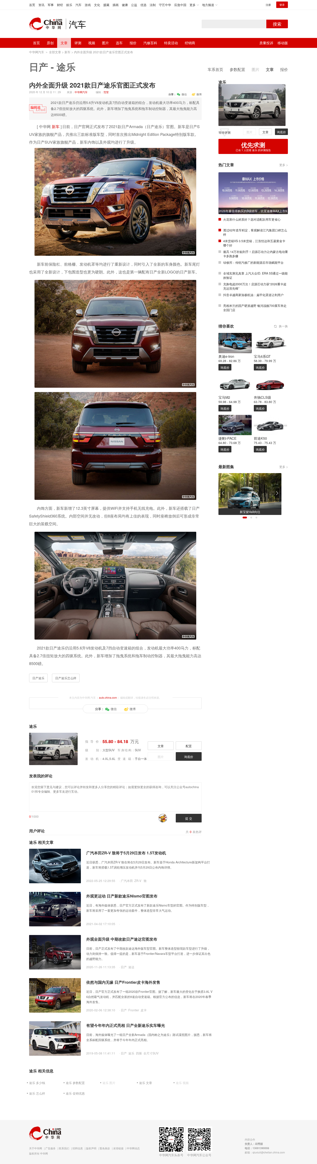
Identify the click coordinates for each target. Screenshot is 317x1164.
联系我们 (64, 1148)
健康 (125, 5)
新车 (67, 52)
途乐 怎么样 (37, 1093)
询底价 (188, 757)
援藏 (106, 5)
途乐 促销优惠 (75, 1093)
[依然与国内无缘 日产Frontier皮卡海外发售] (55, 995)
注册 (268, 4)
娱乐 (69, 5)
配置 (189, 746)
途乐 (65, 67)
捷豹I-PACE (227, 438)
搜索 (277, 24)
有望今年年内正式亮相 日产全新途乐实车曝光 (125, 1025)
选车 (119, 42)
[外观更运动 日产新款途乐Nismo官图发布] (55, 909)
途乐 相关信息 (41, 1071)
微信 (184, 94)
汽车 (78, 5)
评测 (77, 42)
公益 (134, 5)
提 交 (188, 818)
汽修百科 (150, 42)
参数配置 (237, 69)
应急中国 (180, 5)
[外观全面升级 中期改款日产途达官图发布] (55, 952)
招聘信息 (77, 1148)
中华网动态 (133, 1148)
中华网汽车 (36, 52)
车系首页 (215, 69)
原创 (50, 42)
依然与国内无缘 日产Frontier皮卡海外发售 (123, 982)
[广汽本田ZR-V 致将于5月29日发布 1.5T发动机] (55, 865)
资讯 (41, 5)
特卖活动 (171, 42)
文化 (97, 5)
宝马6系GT (262, 356)
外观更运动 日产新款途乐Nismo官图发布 (121, 896)
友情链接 (118, 1148)
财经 (60, 5)
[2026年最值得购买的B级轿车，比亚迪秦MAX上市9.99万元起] (253, 193)
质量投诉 (266, 42)
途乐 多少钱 (37, 1083)
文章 (64, 42)
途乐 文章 (145, 1083)
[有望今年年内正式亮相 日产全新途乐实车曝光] (55, 1038)
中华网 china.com (47, 24)
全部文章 (55, 52)
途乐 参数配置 (75, 1083)
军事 (51, 5)
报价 (133, 42)
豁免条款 (105, 1148)
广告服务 (50, 1148)
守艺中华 (165, 5)
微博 (199, 94)
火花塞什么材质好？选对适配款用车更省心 (252, 219)
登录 (282, 4)
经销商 (190, 42)
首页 (32, 5)
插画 (116, 5)
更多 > (283, 165)
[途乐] (252, 104)
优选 (143, 5)
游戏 (88, 5)
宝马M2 (224, 397)
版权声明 (91, 1148)
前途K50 (260, 438)
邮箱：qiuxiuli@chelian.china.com (265, 1152)
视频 (91, 42)
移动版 (283, 42)
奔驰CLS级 (262, 397)
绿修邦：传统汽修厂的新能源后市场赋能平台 (253, 262)
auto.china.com (108, 697)
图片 (105, 42)
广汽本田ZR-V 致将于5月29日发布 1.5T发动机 (126, 853)
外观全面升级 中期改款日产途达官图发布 (121, 939)
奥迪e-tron (226, 356)
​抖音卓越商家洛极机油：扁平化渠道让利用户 (253, 295)
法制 (153, 5)
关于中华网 (35, 1148)
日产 (38, 67)
